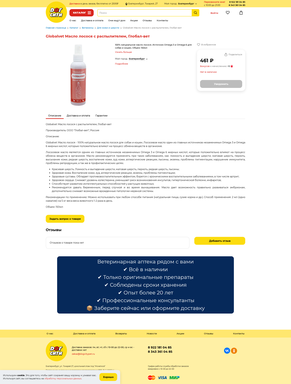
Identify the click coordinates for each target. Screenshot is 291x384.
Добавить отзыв (220, 240)
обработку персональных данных (62, 378)
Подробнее (121, 63)
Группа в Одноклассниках (234, 351)
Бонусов (205, 66)
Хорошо (108, 377)
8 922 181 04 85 (237, 2)
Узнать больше (123, 52)
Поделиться (235, 54)
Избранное (227, 13)
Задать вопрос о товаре (65, 218)
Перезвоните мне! (214, 2)
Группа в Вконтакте (227, 351)
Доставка (74, 3)
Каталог (79, 12)
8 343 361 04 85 (237, 5)
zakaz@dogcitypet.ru (83, 354)
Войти (214, 13)
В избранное (208, 44)
